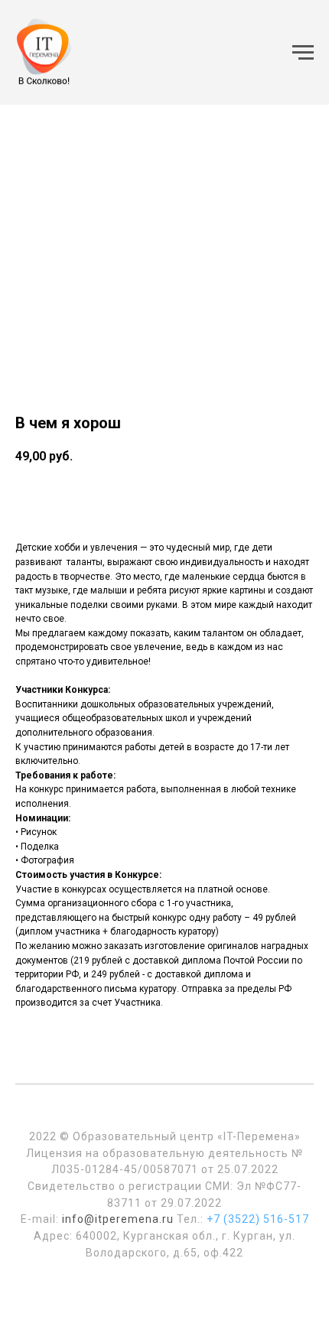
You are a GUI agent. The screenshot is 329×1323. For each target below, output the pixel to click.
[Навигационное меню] (303, 52)
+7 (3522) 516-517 (258, 1219)
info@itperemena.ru (118, 1219)
